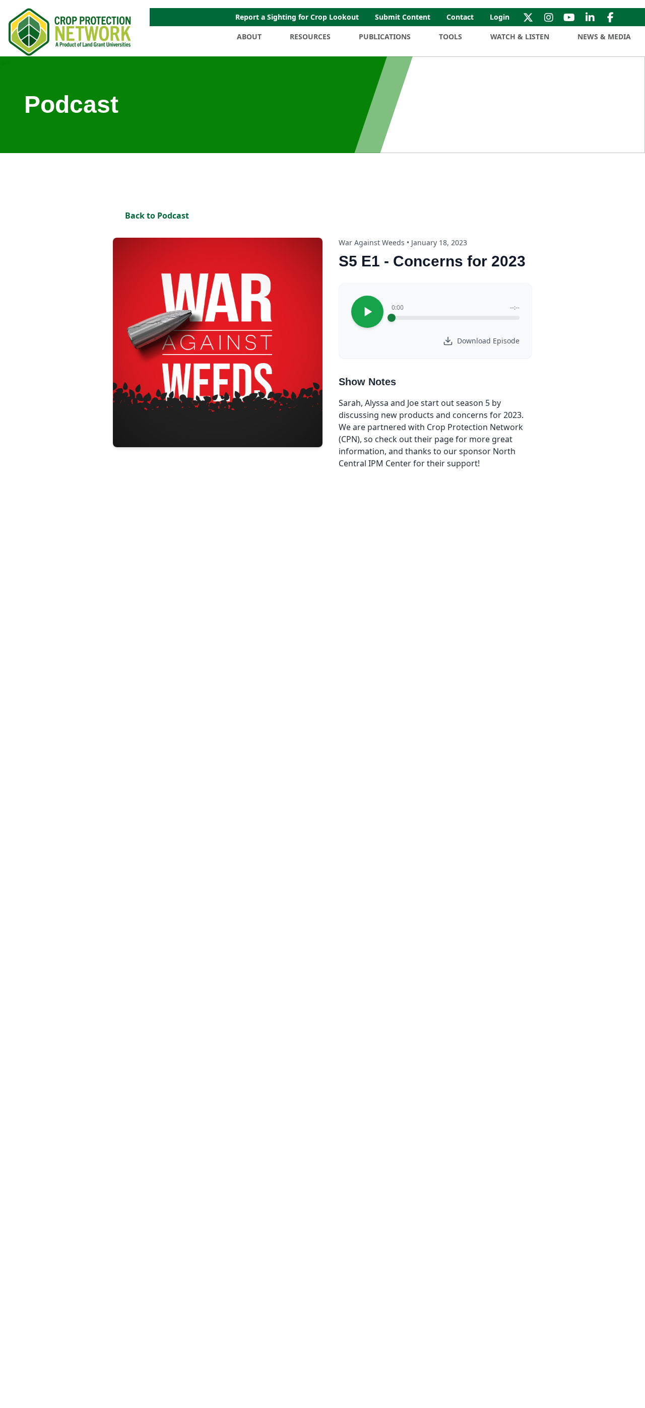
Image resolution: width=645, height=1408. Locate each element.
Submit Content (402, 17)
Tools (450, 36)
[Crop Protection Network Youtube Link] (569, 17)
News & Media (604, 36)
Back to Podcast (157, 215)
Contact (460, 17)
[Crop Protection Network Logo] (71, 32)
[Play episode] (367, 312)
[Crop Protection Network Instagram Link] (548, 17)
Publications (385, 36)
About (249, 36)
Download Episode (488, 340)
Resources (310, 36)
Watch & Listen (519, 36)
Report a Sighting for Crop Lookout (297, 17)
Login (499, 17)
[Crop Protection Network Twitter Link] (528, 17)
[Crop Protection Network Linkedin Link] (590, 17)
